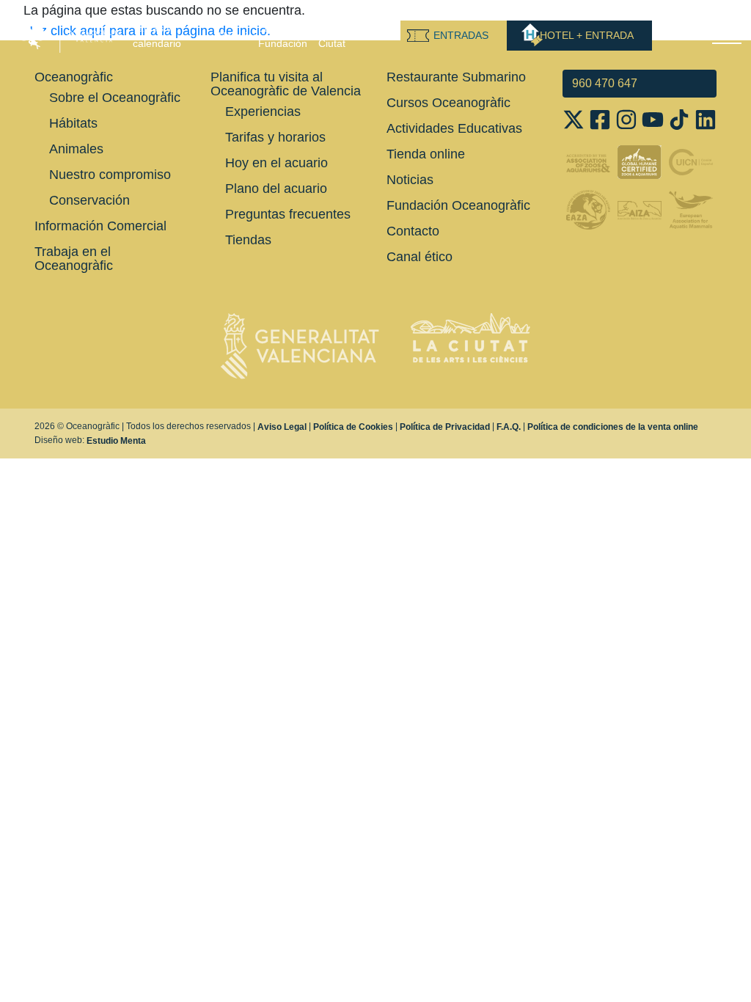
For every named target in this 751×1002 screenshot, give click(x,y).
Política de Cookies (353, 427)
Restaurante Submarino (456, 77)
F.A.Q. (509, 427)
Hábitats (73, 123)
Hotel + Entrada (587, 35)
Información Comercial (100, 226)
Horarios (238, 36)
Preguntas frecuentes (288, 214)
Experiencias (263, 111)
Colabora (379, 36)
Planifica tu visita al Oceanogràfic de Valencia (285, 84)
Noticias (410, 179)
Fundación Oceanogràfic (458, 205)
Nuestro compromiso (110, 174)
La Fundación (282, 35)
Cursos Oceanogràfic (448, 102)
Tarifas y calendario (157, 35)
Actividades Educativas (454, 128)
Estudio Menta (116, 441)
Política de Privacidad (445, 427)
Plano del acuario (276, 188)
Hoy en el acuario (276, 163)
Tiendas (248, 240)
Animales (76, 149)
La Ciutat (331, 35)
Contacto (413, 231)
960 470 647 (604, 83)
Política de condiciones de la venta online (612, 427)
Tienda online (426, 154)
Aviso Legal (282, 427)
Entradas (460, 35)
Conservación (89, 200)
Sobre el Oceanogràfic (114, 97)
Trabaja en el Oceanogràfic (73, 258)
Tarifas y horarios (275, 137)
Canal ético (420, 256)
